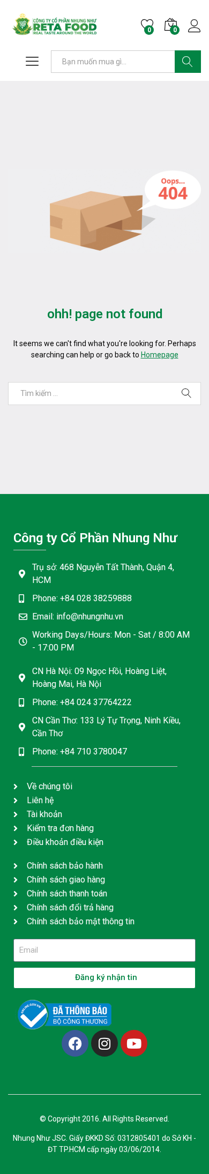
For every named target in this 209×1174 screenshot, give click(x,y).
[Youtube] (134, 1043)
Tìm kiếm (188, 61)
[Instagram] (104, 1043)
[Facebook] (75, 1043)
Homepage (159, 354)
